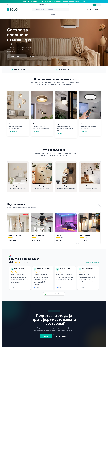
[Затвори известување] (106, 1)
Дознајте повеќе (61, 336)
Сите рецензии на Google (90, 262)
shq (99, 4)
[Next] (99, 205)
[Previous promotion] (39, 4)
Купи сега (12, 131)
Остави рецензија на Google (54, 293)
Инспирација (53, 14)
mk (94, 4)
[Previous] (96, 205)
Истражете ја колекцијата (16, 56)
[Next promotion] (68, 4)
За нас (32, 56)
